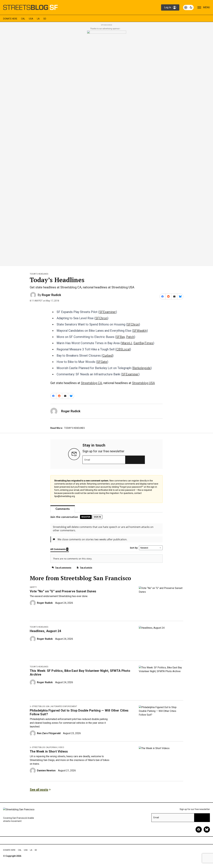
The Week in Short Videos (49, 751)
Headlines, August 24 (45, 631)
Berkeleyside (142, 368)
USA (31, 18)
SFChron (101, 318)
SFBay (120, 337)
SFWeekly (140, 330)
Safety (33, 587)
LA (38, 18)
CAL (23, 18)
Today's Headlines (39, 274)
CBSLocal (123, 349)
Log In (167, 7)
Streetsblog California (44, 747)
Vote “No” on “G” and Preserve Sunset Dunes (63, 591)
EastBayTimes (143, 343)
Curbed (107, 355)
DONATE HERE (10, 18)
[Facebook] (199, 829)
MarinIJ (126, 343)
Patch (130, 337)
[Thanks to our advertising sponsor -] (106, 147)
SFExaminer (107, 312)
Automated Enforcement (64, 706)
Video (61, 747)
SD (44, 18)
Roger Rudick (51, 295)
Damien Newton (46, 770)
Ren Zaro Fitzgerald (49, 733)
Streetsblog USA (143, 383)
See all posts (39, 789)
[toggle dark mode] (188, 7)
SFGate (102, 362)
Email (87, 460)
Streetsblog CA (91, 383)
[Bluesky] (207, 829)
